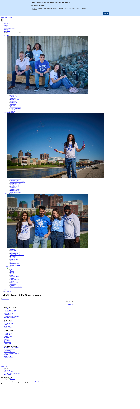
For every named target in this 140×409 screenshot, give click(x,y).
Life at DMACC (8, 193)
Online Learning (14, 190)
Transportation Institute (16, 287)
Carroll (12, 272)
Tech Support (7, 342)
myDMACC (7, 23)
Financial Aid (13, 102)
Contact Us (13, 95)
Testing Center (7, 343)
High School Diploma (9, 349)
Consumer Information (9, 311)
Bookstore (13, 250)
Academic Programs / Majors (17, 182)
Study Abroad (7, 356)
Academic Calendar (15, 180)
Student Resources (15, 265)
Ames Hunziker (14, 279)
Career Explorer (14, 99)
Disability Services (8, 313)
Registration (13, 105)
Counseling (13, 256)
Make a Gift (7, 334)
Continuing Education (9, 28)
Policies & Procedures (9, 317)
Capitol (12, 281)
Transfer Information (15, 108)
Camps (5, 324)
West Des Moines (14, 276)
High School (13, 187)
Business (6, 29)
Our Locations (7, 266)
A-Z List (6, 25)
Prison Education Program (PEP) (12, 353)
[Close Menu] (2, 21)
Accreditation (7, 309)
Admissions (13, 98)
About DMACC (14, 96)
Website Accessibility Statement (12, 373)
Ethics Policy (7, 370)
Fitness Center (14, 259)
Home (5, 289)
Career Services (14, 253)
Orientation (13, 104)
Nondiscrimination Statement (11, 316)
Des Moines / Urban (15, 273)
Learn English (7, 350)
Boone (12, 271)
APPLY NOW (4, 366)
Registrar (6, 339)
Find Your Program (9, 112)
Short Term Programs (15, 192)
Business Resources (15, 183)
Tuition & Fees (14, 109)
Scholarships (7, 340)
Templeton (13, 285)
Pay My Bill (7, 337)
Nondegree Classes (15, 189)
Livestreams (7, 326)
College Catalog (14, 184)
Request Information (15, 107)
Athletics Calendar (8, 323)
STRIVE (6, 355)
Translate (12, 379)
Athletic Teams (8, 321)
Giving (5, 26)
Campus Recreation (15, 252)
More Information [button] (39, 382)
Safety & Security (14, 263)
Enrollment (13, 101)
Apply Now (7, 31)
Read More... (34, 9)
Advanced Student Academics (11, 347)
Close (106, 13)
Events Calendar (14, 258)
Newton (12, 275)
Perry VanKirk (14, 282)
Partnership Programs (9, 352)
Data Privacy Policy (9, 371)
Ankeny (12, 269)
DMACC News (8, 291)
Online (12, 278)
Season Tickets (8, 327)
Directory (6, 331)
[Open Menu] (2, 19)
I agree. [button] (2, 383)
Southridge (13, 284)
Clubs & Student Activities (17, 255)
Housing (12, 260)
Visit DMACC (14, 111)
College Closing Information (11, 310)
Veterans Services (8, 357)
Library (12, 262)
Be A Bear (6, 35)
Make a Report (8, 336)
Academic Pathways (15, 179)
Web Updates (7, 374)
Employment (7, 314)
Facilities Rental (8, 333)
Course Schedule (14, 186)
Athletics (12, 249)
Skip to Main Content (6, 17)
